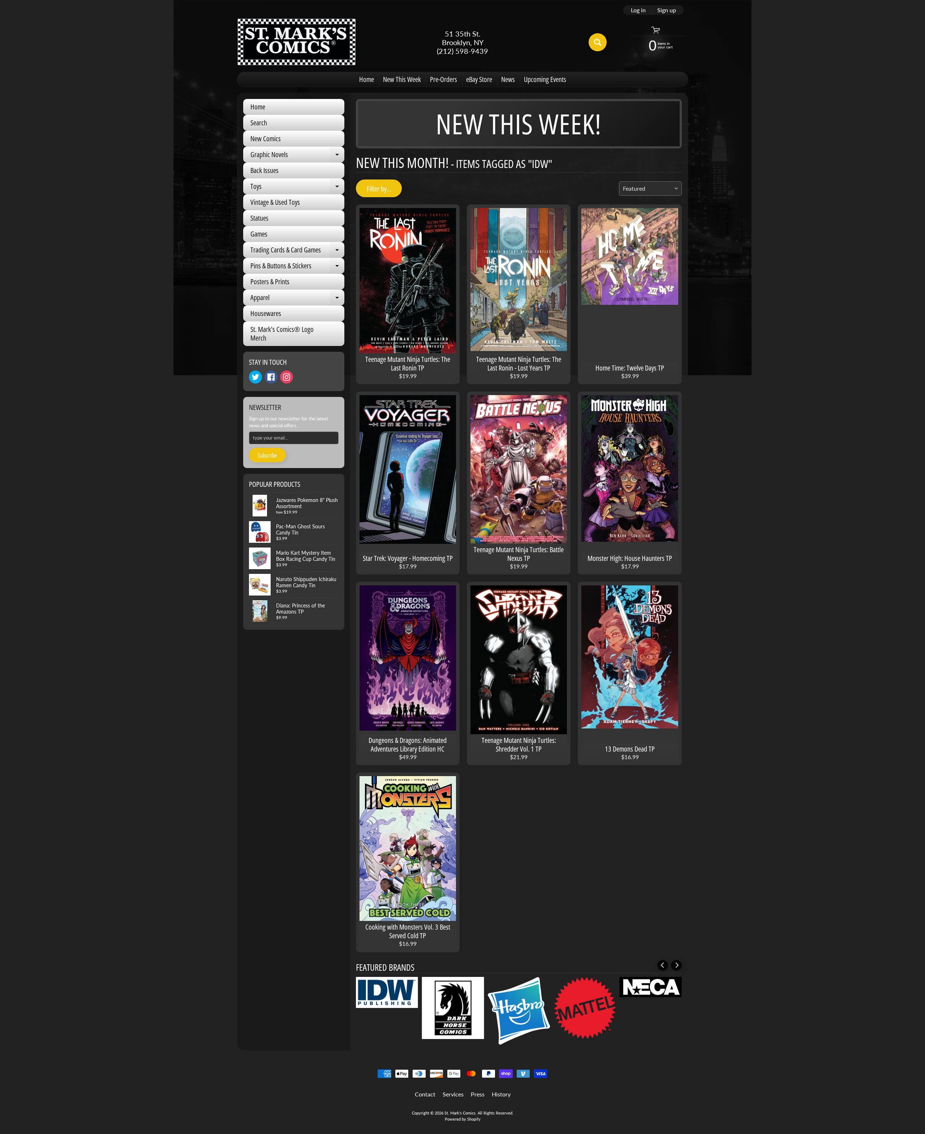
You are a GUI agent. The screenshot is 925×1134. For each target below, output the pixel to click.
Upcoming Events (545, 79)
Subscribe (267, 455)
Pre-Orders (443, 79)
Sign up (666, 10)
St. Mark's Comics (460, 1113)
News (508, 79)
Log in (638, 10)
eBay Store (479, 79)
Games (258, 234)
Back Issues (264, 170)
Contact (425, 1094)
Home (366, 79)
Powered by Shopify (463, 1119)
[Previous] (662, 965)
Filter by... (379, 189)
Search (258, 122)
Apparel (297, 299)
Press (478, 1094)
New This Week (402, 79)
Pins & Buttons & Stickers (297, 267)
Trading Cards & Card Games (297, 251)
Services (453, 1094)
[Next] (676, 965)
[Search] (598, 42)
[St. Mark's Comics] (296, 42)
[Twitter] (255, 377)
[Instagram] (286, 377)
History (501, 1094)
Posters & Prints (269, 281)
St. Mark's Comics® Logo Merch (282, 333)
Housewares (265, 313)
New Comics (265, 138)
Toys (297, 187)
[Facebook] (271, 377)
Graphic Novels (297, 156)
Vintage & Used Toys (275, 202)
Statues (259, 218)
